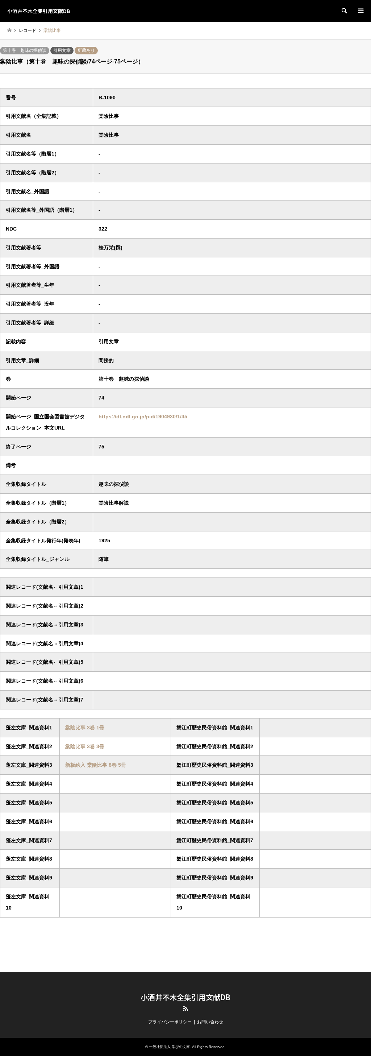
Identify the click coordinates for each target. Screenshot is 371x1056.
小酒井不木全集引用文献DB (185, 997)
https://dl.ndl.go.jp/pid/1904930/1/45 (143, 416)
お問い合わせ (210, 1021)
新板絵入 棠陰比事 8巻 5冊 (95, 765)
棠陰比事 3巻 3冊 (84, 746)
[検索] (344, 11)
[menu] (360, 11)
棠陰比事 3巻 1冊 (84, 727)
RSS (185, 1008)
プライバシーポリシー (170, 1021)
